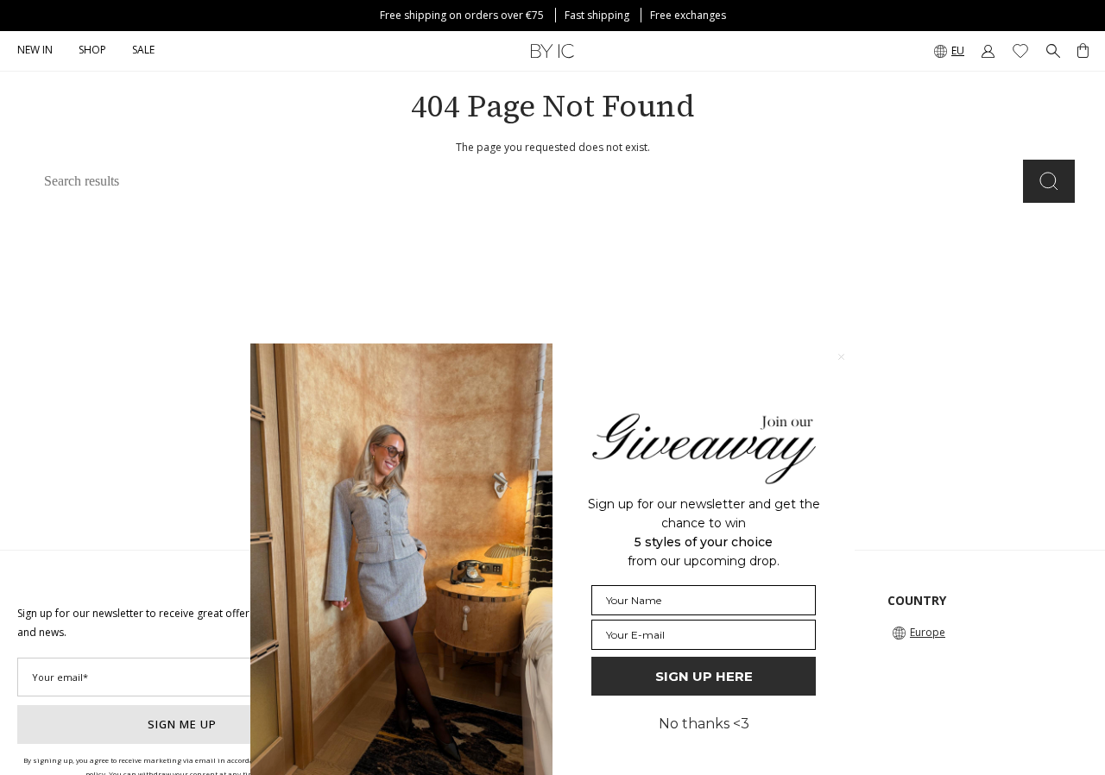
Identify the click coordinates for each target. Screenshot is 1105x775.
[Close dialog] (841, 356)
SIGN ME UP (182, 724)
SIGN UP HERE (704, 676)
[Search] (1049, 181)
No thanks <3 (704, 723)
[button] (92, 51)
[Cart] (1083, 51)
